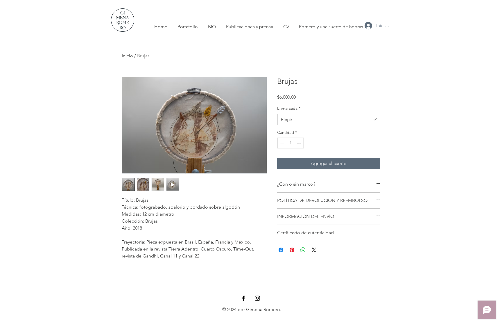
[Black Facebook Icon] (243, 298)
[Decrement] (281, 143)
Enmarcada (288, 108)
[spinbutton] (290, 143)
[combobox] (328, 119)
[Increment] (299, 143)
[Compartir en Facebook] (280, 249)
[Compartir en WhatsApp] (303, 249)
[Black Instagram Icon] (257, 298)
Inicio (127, 55)
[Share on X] (314, 249)
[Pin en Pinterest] (291, 249)
